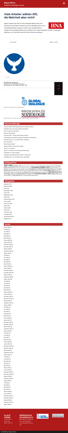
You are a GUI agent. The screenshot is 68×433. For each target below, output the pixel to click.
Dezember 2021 (7, 346)
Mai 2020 (6, 385)
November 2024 (7, 272)
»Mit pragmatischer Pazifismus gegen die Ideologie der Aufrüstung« (20, 137)
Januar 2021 (7, 370)
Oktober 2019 (7, 400)
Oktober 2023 (7, 300)
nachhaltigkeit (49, 170)
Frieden (5, 197)
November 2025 (7, 246)
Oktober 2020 (7, 376)
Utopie (55, 174)
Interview (21, 169)
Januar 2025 (7, 268)
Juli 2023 (6, 307)
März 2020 (6, 389)
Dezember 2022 (7, 322)
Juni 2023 (6, 309)
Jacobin (27, 169)
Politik (5, 210)
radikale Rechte (28, 172)
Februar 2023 (7, 318)
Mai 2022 (6, 337)
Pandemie (57, 170)
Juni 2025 (6, 257)
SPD (15, 173)
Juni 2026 (6, 231)
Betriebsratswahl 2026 (48, 166)
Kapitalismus (35, 169)
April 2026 (6, 236)
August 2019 (7, 404)
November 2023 (7, 298)
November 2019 (7, 398)
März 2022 (6, 339)
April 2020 (6, 387)
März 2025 (6, 264)
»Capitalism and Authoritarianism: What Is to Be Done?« (17, 154)
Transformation (42, 174)
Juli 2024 (6, 281)
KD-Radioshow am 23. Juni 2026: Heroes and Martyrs (17, 157)
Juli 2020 (6, 382)
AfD (8, 165)
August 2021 (7, 354)
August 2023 (7, 305)
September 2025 (8, 251)
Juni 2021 (6, 359)
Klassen (55, 169)
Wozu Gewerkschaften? (9, 144)
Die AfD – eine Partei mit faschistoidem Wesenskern (16, 150)
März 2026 (6, 238)
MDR (41, 170)
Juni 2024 (6, 283)
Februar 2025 (7, 266)
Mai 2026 (6, 233)
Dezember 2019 (7, 395)
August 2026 (7, 227)
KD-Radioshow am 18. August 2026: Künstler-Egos (16, 129)
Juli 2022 (6, 333)
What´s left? (54, 42)
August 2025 (7, 253)
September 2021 (8, 352)
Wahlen (21, 175)
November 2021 (7, 348)
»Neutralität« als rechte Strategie (12, 152)
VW (15, 175)
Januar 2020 (7, 393)
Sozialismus (55, 172)
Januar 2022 (7, 344)
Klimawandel (25, 170)
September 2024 (8, 277)
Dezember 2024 (7, 270)
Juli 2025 (6, 255)
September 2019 (8, 402)
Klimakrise (10, 170)
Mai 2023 (6, 311)
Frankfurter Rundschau (25, 167)
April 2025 (6, 261)
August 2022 (7, 331)
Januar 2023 (7, 320)
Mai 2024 (6, 285)
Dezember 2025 (7, 244)
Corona (5, 192)
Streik (21, 174)
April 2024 (6, 287)
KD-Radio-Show (46, 169)
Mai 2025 (6, 259)
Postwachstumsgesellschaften (16, 172)
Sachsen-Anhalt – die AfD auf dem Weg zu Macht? (16, 135)
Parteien (6, 207)
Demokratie (10, 167)
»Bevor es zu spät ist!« (9, 148)
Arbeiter (17, 166)
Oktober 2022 (7, 326)
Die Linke (17, 167)
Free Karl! (13, 42)
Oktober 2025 (7, 249)
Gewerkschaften (41, 167)
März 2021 (6, 365)
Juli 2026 (6, 229)
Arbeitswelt (33, 166)
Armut (38, 166)
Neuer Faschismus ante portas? (11, 131)
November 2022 (7, 324)
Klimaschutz (18, 170)
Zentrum (27, 175)
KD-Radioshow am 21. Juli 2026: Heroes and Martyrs (16, 139)
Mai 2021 (6, 361)
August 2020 (7, 380)
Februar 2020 (7, 391)
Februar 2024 (7, 292)
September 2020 (8, 378)
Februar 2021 (7, 367)
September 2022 (8, 328)
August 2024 (7, 279)
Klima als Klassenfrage (9, 133)
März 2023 (6, 316)
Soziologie (8, 174)
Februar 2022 (7, 341)
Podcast (6, 172)
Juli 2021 (6, 357)
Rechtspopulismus (37, 172)
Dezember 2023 (7, 296)
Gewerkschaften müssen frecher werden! (13, 146)
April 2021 (6, 363)
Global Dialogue (54, 167)
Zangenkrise (7, 218)
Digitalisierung (7, 195)
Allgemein (6, 184)
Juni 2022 (6, 335)
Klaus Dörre (9, 3)
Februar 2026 (7, 240)
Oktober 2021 (7, 350)
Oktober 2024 (7, 274)
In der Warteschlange (13, 169)
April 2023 (6, 313)
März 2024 (6, 290)
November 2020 (7, 374)
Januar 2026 (7, 242)
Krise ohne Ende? (8, 142)
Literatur (36, 170)
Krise (31, 170)
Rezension (45, 172)
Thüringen (29, 173)
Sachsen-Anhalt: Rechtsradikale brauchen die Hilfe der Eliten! (18, 126)
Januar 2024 (7, 294)
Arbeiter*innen (26, 166)
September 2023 (8, 303)
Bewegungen (7, 190)
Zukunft (34, 175)
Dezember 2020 (7, 372)
